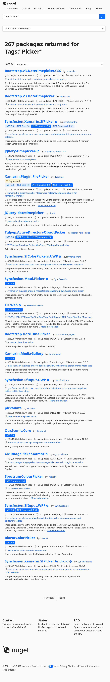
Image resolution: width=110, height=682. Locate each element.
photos (77, 365)
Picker (66, 245)
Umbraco (12, 488)
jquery (63, 79)
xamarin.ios (77, 462)
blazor (10, 549)
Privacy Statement (88, 666)
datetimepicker (41, 79)
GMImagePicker (47, 462)
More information (47, 205)
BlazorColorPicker (20, 537)
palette (55, 264)
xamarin (43, 134)
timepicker (81, 134)
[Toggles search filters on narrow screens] (102, 28)
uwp (37, 264)
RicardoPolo (77, 232)
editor (47, 442)
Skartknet (41, 430)
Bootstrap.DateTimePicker (27, 334)
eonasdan (71, 71)
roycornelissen (60, 454)
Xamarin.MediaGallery (24, 353)
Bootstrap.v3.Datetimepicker (29, 96)
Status (42, 620)
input (33, 416)
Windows (51, 245)
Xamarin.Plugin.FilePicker (27, 176)
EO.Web (11, 305)
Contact (8, 620)
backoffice (55, 442)
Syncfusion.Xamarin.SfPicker (29, 121)
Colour (20, 488)
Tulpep (87, 232)
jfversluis (59, 176)
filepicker (30, 192)
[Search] (102, 16)
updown (72, 388)
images (18, 462)
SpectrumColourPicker (24, 476)
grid (79, 517)
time (24, 79)
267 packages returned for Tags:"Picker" (42, 47)
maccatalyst (42, 290)
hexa (70, 264)
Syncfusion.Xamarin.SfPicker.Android (36, 561)
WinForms (41, 245)
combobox (45, 388)
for (75, 192)
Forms (59, 245)
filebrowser (41, 192)
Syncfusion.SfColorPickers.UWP (31, 256)
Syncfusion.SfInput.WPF (25, 505)
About (26, 666)
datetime (9, 136)
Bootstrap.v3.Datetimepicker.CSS (33, 70)
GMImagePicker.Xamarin (26, 453)
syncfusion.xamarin (28, 134)
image (26, 462)
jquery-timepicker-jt (22, 151)
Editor (70, 317)
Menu (27, 317)
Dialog (32, 245)
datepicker (54, 79)
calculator (43, 517)
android (54, 134)
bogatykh (49, 151)
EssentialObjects (35, 305)
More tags (18, 195)
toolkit (42, 365)
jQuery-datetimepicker (24, 212)
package (28, 442)
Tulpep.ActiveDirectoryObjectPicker (35, 232)
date (20, 79)
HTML (63, 317)
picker (31, 79)
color (42, 264)
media (64, 365)
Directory (23, 245)
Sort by (9, 64)
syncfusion (12, 134)
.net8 (24, 365)
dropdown (82, 388)
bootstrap (12, 79)
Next (62, 598)
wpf (36, 517)
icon (35, 442)
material (30, 549)
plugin (63, 192)
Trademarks (9, 669)
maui (21, 290)
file (17, 192)
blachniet (60, 334)
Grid (51, 317)
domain (64, 517)
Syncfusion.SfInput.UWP (25, 379)
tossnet (44, 538)
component (40, 549)
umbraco (11, 442)
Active (15, 245)
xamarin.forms (53, 365)
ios (48, 134)
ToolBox (77, 317)
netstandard (54, 192)
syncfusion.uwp (26, 264)
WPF (9, 245)
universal (78, 264)
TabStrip (35, 317)
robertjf (52, 476)
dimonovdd (54, 353)
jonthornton (60, 151)
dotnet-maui (54, 290)
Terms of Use (39, 666)
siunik (52, 213)
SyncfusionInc (70, 121)
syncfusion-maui (69, 290)
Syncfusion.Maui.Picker (25, 278)
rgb (66, 264)
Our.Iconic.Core (18, 430)
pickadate (13, 407)
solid (61, 264)
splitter (15, 390)
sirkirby (31, 408)
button (8, 390)
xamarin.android (64, 569)
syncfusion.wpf (26, 517)
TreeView (43, 317)
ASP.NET (20, 317)
